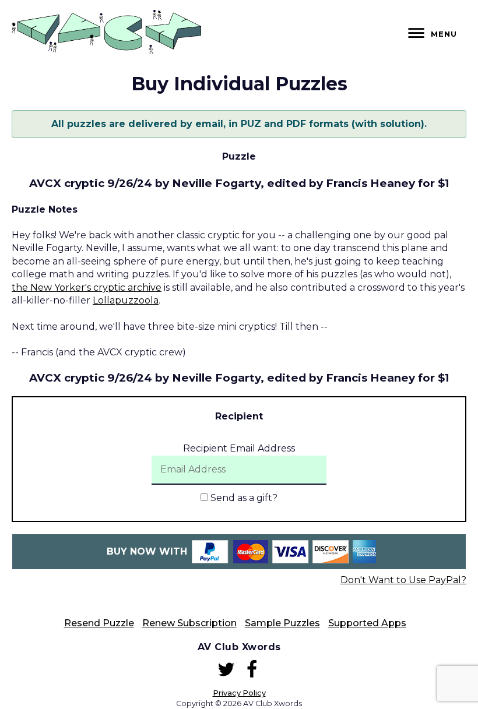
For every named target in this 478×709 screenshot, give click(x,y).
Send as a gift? (242, 497)
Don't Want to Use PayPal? (403, 579)
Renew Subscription (189, 623)
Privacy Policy (239, 693)
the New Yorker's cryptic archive (86, 287)
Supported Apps (367, 623)
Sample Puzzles (282, 623)
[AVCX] (106, 51)
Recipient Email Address (239, 448)
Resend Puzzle (99, 623)
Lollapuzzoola (126, 300)
